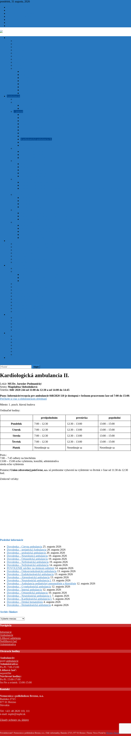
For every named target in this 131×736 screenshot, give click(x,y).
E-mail (17, 345)
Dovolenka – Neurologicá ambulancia (27, 555)
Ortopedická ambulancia (33, 173)
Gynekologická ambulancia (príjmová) (41, 185)
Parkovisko (20, 62)
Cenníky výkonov (23, 59)
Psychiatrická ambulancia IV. (36, 203)
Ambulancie (13, 96)
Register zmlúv (28, 74)
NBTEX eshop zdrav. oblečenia (31, 354)
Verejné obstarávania (31, 83)
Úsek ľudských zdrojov (26, 323)
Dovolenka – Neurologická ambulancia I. (29, 580)
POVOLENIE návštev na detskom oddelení (30, 568)
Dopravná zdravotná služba (28, 308)
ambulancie (12, 660)
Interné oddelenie (23, 256)
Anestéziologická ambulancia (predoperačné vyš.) (47, 216)
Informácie (12, 37)
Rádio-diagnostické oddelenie (30, 283)
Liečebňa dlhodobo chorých (29, 262)
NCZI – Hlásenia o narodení (29, 348)
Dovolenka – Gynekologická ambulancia (29, 586)
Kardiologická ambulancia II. (36, 139)
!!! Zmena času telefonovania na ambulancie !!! (39, 99)
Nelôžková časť (8, 641)
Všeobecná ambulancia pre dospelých (40, 117)
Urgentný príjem (22, 289)
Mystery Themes (113, 733)
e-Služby (11, 333)
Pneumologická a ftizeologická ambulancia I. (44, 145)
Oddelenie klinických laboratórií (31, 271)
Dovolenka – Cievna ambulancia (24, 546)
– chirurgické (21, 160)
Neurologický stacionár (33, 157)
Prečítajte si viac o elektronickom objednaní (23, 398)
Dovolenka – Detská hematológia (25, 601)
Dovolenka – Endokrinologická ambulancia (30, 574)
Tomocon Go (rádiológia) (27, 342)
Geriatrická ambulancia (32, 126)
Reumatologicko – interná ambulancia (40, 237)
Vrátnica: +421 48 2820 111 (22, 16)
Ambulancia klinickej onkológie (37, 182)
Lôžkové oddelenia (17, 240)
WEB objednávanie (24, 336)
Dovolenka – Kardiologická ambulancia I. (29, 598)
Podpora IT (13, 22)
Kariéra (11, 10)
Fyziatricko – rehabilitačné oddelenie (33, 286)
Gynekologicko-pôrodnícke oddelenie (34, 246)
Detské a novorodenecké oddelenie (32, 259)
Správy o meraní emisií (32, 90)
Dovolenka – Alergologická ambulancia (28, 577)
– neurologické (22, 148)
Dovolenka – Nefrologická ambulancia (28, 562)
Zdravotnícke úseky (24, 329)
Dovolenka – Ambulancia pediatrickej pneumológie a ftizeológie (41, 583)
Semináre (19, 65)
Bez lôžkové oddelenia (19, 265)
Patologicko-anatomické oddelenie (32, 296)
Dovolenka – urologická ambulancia (26, 552)
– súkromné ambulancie (26, 222)
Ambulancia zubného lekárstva (37, 225)
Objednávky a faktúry (32, 80)
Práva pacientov (22, 40)
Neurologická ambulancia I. (35, 151)
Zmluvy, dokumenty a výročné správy (40, 71)
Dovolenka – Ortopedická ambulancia (27, 558)
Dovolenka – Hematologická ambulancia (29, 605)
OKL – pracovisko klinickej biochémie (41, 274)
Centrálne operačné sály (26, 293)
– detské (18, 102)
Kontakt (11, 357)
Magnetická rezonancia (26, 311)
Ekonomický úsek (23, 320)
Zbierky (24, 86)
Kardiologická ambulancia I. (35, 136)
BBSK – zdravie (23, 351)
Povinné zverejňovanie (26, 68)
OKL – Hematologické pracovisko (39, 277)
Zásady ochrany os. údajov (14, 719)
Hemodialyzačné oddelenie (28, 268)
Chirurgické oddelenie (26, 249)
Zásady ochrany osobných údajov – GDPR (43, 93)
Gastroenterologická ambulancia (37, 123)
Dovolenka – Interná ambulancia (24, 589)
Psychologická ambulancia (34, 206)
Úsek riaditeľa (21, 317)
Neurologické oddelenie (26, 253)
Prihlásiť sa (13, 25)
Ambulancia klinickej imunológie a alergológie (45, 114)
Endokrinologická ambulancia (36, 120)
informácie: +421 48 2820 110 (23, 13)
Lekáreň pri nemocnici (26, 299)
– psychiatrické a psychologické (31, 194)
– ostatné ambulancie (25, 209)
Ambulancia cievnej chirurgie (36, 163)
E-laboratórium (22, 339)
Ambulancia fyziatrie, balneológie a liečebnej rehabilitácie (51, 219)
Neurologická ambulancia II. (35, 154)
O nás (17, 46)
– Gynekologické (23, 179)
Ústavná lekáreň (22, 302)
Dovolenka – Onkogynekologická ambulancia (31, 571)
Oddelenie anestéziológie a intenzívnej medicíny (40, 243)
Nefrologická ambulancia (34, 142)
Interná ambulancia (30, 130)
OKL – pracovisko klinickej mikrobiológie (43, 280)
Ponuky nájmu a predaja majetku (38, 77)
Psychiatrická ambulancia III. (36, 200)
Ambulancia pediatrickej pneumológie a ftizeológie (47, 108)
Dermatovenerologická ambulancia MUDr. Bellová (48, 228)
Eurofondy (12, 19)
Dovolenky (20, 50)
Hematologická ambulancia (35, 133)
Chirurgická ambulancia (33, 169)
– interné (18, 111)
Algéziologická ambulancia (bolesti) (39, 213)
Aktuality (12, 7)
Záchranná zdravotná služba (29, 305)
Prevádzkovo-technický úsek (29, 326)
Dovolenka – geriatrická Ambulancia (26, 549)
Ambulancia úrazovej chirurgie (37, 166)
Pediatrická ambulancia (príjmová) (38, 105)
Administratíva (15, 314)
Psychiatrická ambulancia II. (35, 197)
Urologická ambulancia (33, 176)
